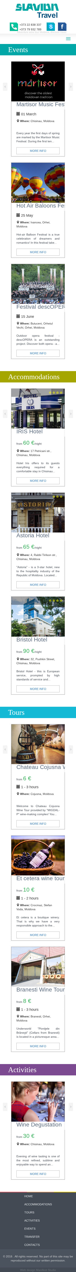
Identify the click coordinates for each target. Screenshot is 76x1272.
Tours (29, 1212)
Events (29, 1228)
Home (28, 1196)
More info (38, 150)
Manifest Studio (46, 1270)
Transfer (32, 1236)
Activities (32, 1220)
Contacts (32, 1244)
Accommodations (38, 1204)
